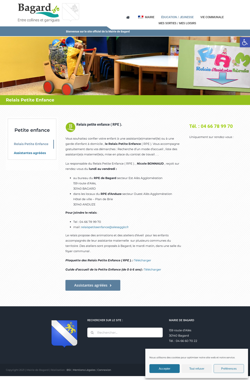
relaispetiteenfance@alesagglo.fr (105, 227)
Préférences (229, 368)
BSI (69, 369)
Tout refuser (196, 368)
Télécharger (142, 260)
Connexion (104, 369)
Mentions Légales (84, 369)
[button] (245, 42)
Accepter (164, 368)
